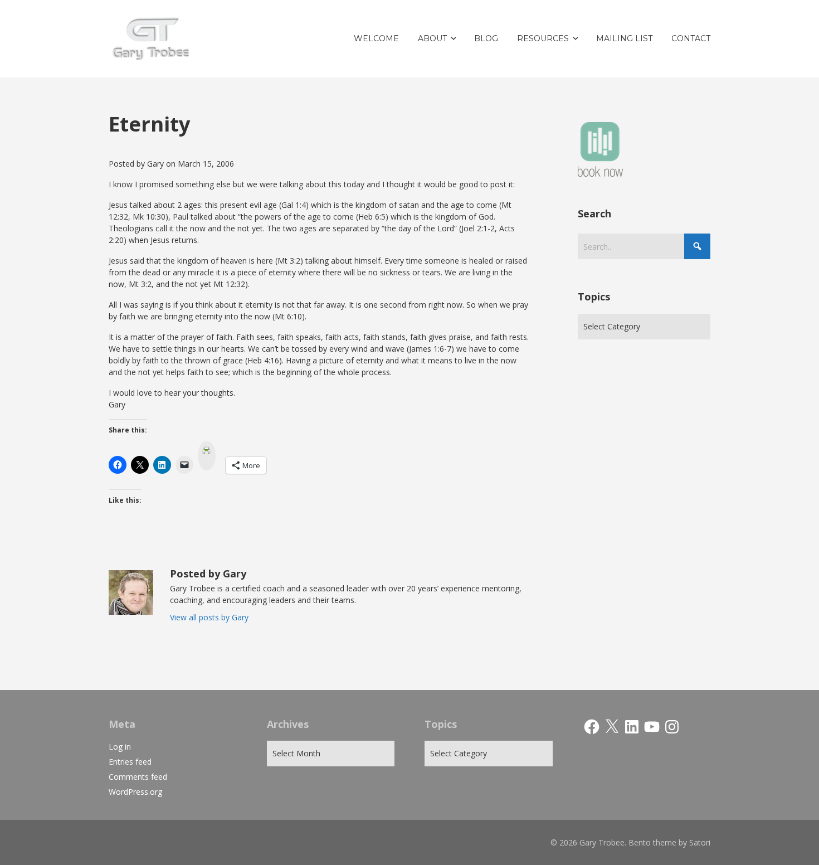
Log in (120, 746)
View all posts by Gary (209, 617)
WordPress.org (135, 791)
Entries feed (130, 761)
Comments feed (138, 776)
